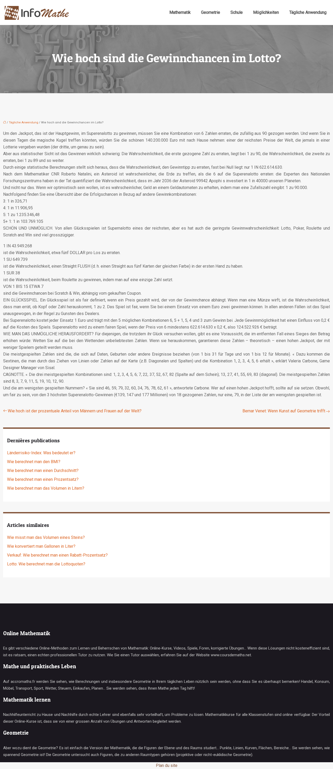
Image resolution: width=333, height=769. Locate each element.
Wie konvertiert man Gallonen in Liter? (41, 546)
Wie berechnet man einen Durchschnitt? (43, 470)
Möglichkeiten (266, 12)
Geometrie (210, 12)
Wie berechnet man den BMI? (33, 461)
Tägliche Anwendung (307, 12)
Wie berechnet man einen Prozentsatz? (43, 479)
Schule (236, 12)
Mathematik (180, 12)
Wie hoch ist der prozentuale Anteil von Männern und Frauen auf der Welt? (75, 410)
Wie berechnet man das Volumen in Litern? (45, 488)
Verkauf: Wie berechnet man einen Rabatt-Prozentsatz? (57, 555)
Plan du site (166, 765)
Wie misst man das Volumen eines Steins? (46, 537)
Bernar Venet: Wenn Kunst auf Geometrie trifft (283, 410)
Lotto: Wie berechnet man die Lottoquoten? (46, 564)
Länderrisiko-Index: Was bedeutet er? (41, 452)
